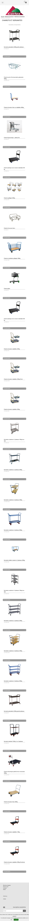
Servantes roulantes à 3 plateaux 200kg (13, 620)
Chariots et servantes (6, 17)
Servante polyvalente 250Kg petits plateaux (14, 47)
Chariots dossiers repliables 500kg (12, 409)
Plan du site (5, 886)
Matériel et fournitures (9, 16)
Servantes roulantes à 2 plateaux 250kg (13, 500)
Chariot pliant (7, 288)
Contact (5, 888)
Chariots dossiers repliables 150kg (12, 832)
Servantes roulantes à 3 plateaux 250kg (13, 650)
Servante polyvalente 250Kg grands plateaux (14, 711)
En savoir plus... (7, 56)
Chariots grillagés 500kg (9, 198)
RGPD (4, 889)
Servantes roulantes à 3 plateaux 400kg (13, 681)
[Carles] (14, 10)
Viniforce (5, 896)
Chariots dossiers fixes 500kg (11, 801)
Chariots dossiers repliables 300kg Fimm (13, 379)
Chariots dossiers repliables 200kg (12, 349)
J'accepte (16, 919)
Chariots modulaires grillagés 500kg (12, 258)
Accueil (2, 16)
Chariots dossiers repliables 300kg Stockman (14, 862)
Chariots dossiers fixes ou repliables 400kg (14, 107)
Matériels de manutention (19, 16)
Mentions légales (7, 885)
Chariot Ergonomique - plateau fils (12, 137)
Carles (4, 899)
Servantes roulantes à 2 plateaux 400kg (13, 530)
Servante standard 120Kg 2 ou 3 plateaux (13, 741)
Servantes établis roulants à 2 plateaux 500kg (14, 560)
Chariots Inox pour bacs (9, 228)
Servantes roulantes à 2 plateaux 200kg (13, 469)
